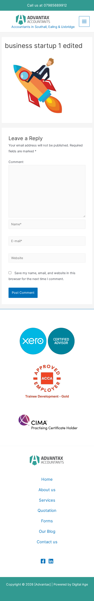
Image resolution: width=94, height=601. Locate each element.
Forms (47, 520)
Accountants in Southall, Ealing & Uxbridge (43, 27)
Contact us (47, 541)
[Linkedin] (51, 561)
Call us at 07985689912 (47, 5)
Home (47, 479)
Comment (16, 162)
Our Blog (47, 531)
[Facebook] (43, 561)
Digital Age (80, 584)
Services (47, 500)
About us (47, 489)
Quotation (47, 510)
